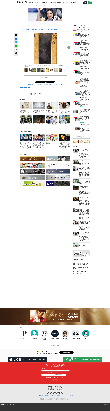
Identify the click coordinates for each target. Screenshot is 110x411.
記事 (27, 5)
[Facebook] (48, 393)
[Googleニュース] (56, 393)
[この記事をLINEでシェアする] (16, 46)
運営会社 (71, 395)
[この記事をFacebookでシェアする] (16, 39)
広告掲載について (40, 395)
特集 (43, 2)
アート (26, 88)
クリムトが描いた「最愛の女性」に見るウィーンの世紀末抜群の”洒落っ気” (40, 29)
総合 (84, 27)
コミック (70, 2)
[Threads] (54, 393)
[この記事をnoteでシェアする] (15, 49)
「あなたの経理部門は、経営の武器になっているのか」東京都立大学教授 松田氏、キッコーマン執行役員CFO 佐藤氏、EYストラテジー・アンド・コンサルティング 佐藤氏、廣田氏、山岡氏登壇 (39, 146)
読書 (67, 2)
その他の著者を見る (55, 345)
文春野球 (74, 2)
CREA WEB (9, 404)
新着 (30, 2)
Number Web (3, 404)
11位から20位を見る (81, 136)
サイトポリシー (65, 395)
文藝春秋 (54, 2)
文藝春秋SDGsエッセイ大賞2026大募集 (51, 143)
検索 (80, 2)
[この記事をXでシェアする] (16, 35)
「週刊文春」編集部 (84, 47)
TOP (20, 5)
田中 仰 (83, 106)
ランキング (34, 2)
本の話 (14, 404)
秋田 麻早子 (83, 122)
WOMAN (59, 2)
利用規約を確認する (50, 377)
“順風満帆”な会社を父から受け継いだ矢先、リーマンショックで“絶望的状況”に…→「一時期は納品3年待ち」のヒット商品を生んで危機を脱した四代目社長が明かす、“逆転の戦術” (64, 145)
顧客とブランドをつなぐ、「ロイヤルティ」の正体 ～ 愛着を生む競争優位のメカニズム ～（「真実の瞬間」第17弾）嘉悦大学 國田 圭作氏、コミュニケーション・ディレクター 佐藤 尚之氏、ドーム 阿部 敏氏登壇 (26, 146)
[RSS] (62, 393)
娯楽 (28, 88)
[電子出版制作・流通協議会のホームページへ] (42, 399)
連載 (46, 2)
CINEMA (63, 2)
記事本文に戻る (45, 77)
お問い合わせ (47, 395)
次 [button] (68, 47)
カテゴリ (38, 2)
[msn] (59, 393)
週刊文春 (50, 2)
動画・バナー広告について (56, 395)
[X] (51, 393)
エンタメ (24, 5)
